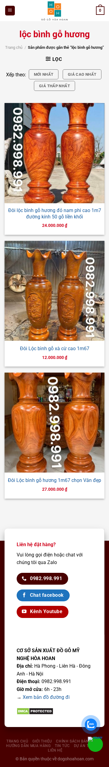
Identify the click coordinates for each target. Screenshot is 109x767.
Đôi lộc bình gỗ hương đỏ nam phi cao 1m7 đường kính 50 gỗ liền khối (54, 214)
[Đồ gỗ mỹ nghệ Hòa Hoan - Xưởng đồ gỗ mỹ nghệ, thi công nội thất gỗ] (54, 10)
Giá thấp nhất (54, 86)
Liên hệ (55, 750)
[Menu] (10, 11)
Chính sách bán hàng (78, 741)
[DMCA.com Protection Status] (35, 711)
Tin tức (62, 746)
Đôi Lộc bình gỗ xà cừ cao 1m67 (54, 348)
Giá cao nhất (82, 74)
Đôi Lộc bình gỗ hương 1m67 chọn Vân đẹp (54, 480)
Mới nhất (44, 74)
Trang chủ (13, 47)
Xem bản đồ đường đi (46, 697)
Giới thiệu (42, 741)
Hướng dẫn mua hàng (28, 746)
